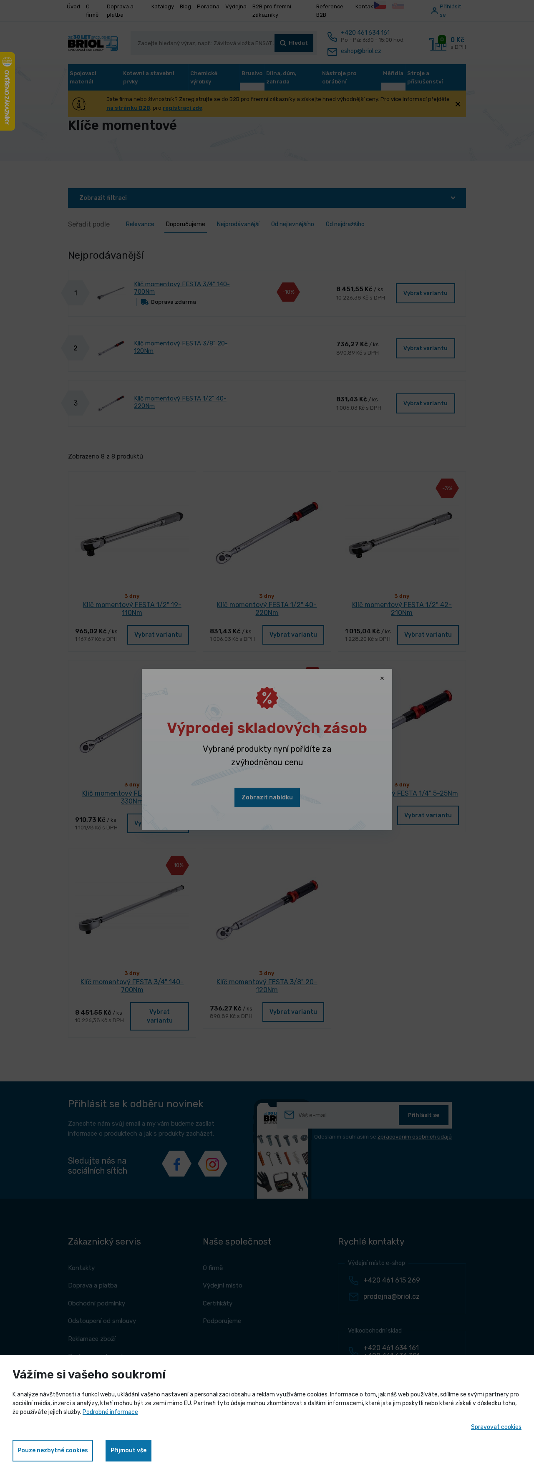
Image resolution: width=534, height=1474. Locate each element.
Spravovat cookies (496, 1427)
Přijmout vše (128, 1450)
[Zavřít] (382, 679)
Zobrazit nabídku (267, 797)
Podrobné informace (110, 1412)
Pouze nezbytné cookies (53, 1450)
